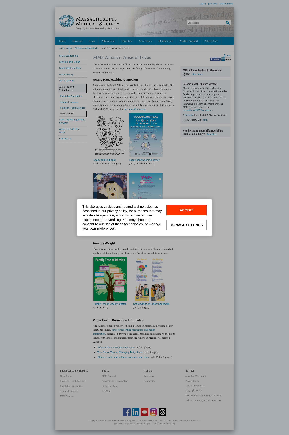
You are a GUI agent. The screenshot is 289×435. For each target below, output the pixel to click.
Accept (186, 210)
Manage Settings (186, 225)
